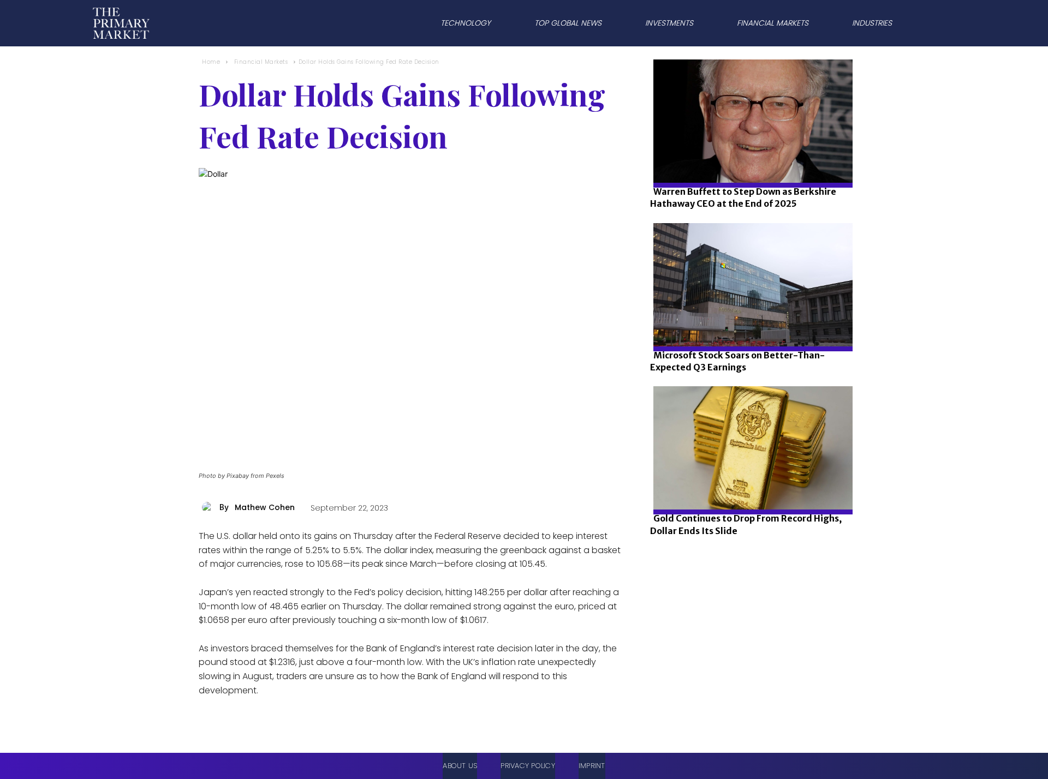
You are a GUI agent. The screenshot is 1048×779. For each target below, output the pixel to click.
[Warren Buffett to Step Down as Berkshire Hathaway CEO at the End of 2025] (749, 158)
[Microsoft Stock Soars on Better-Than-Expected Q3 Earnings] (749, 321)
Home (211, 62)
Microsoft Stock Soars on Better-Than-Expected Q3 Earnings (737, 361)
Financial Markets (261, 62)
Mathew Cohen (265, 507)
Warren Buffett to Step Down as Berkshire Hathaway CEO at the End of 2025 (743, 197)
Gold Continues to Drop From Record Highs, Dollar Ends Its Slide (746, 524)
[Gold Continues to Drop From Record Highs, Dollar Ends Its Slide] (749, 484)
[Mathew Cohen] (209, 507)
